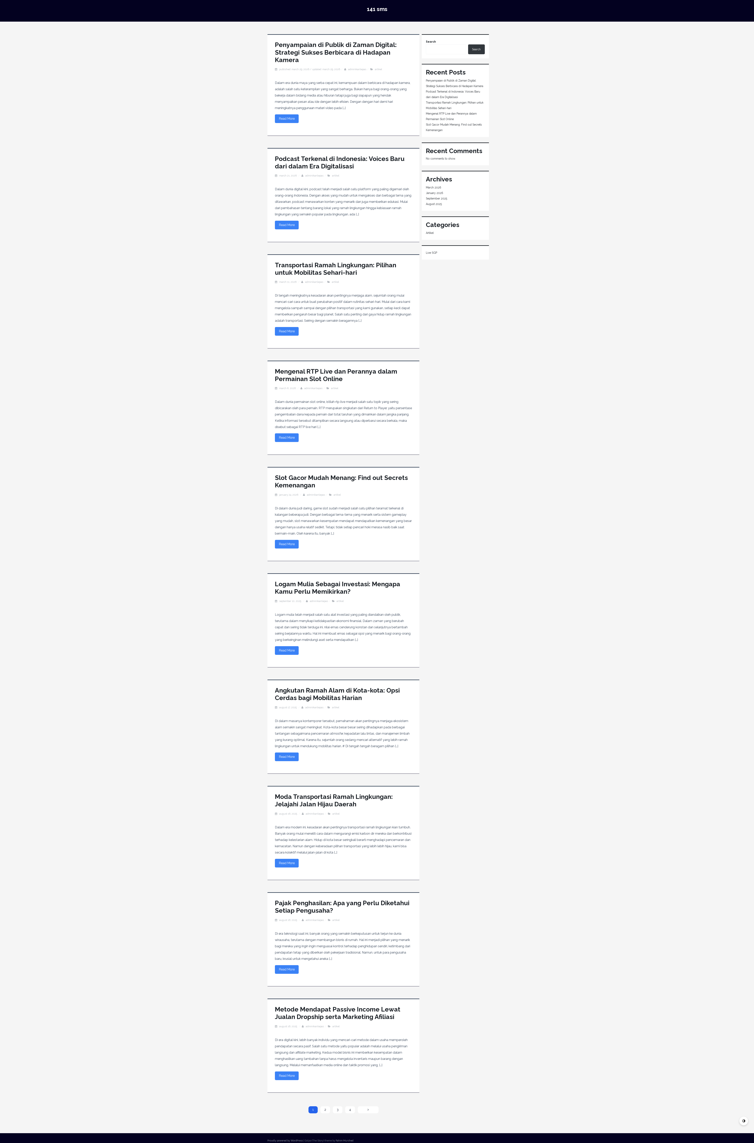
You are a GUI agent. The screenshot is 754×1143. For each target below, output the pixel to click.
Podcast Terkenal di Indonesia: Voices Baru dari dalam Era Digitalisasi (339, 162)
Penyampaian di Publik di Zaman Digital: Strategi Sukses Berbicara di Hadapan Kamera (336, 52)
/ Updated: (309, 69)
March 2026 (433, 187)
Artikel (378, 69)
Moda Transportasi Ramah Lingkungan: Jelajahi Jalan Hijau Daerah (334, 800)
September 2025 (436, 198)
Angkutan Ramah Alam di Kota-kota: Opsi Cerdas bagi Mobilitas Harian (337, 694)
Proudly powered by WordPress (285, 1140)
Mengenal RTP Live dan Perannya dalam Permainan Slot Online (336, 375)
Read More (287, 118)
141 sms (377, 9)
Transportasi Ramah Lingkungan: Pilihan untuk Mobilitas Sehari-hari (335, 268)
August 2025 (434, 204)
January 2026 (434, 193)
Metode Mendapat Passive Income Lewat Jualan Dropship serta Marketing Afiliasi (337, 1013)
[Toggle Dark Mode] (743, 1120)
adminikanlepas (357, 69)
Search (431, 41)
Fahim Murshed (344, 1140)
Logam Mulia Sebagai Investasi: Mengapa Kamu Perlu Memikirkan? (337, 587)
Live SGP (431, 252)
